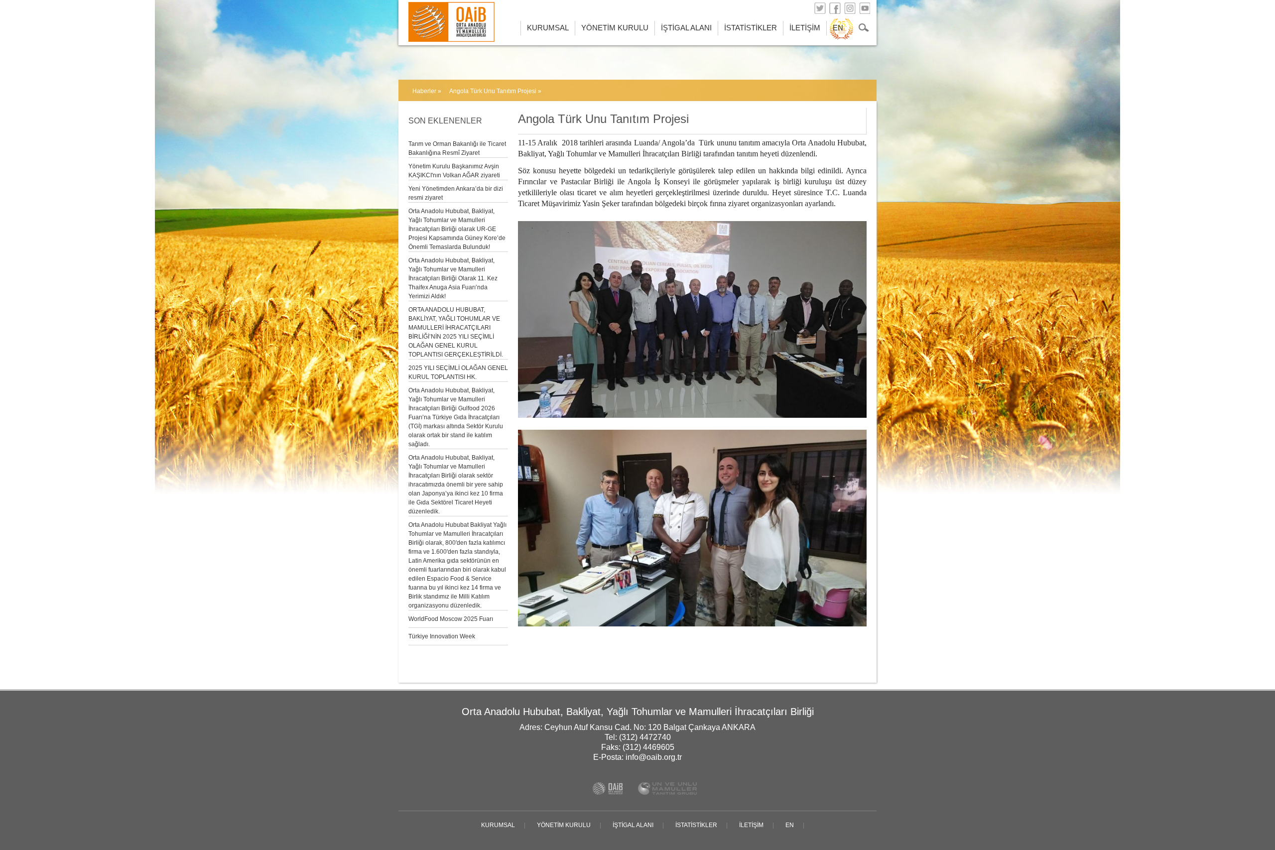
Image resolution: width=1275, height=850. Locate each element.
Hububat (437, 9)
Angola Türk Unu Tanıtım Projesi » (495, 91)
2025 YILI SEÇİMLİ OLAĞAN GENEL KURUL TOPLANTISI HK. (458, 372)
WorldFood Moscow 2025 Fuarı (450, 618)
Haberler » (426, 91)
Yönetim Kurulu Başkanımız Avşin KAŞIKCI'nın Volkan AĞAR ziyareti (454, 171)
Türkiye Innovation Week (441, 636)
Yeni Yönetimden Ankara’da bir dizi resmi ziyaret (455, 193)
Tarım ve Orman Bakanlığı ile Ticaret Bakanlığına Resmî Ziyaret (457, 148)
